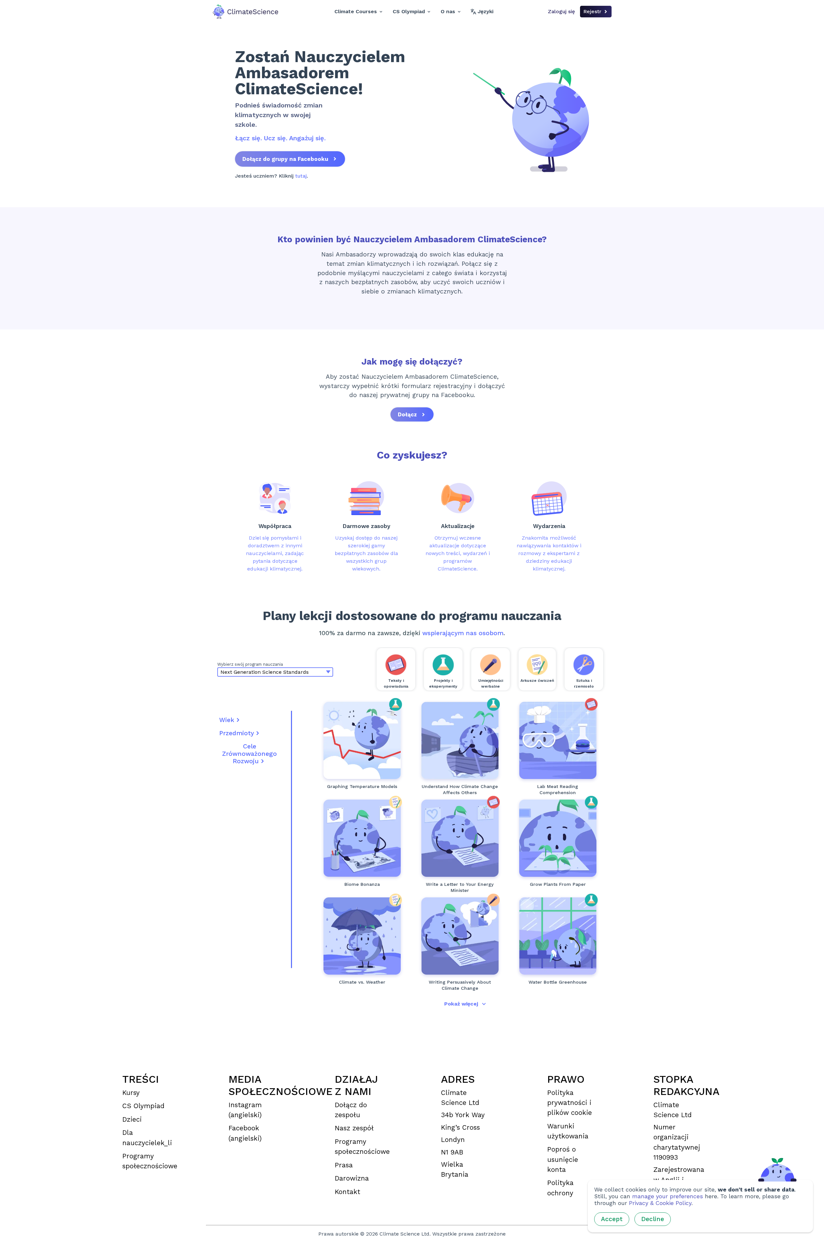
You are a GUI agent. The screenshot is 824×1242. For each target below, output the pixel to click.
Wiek (226, 720)
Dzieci (132, 1119)
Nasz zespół (354, 1128)
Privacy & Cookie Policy (660, 1203)
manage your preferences (667, 1196)
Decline (652, 1219)
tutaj (301, 176)
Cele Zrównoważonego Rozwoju (249, 754)
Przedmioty (236, 733)
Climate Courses (355, 11)
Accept (612, 1219)
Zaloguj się (561, 11)
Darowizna (352, 1178)
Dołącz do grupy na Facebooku (285, 159)
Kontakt (347, 1192)
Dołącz (407, 414)
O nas (448, 11)
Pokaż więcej (461, 1004)
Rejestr (592, 11)
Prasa (344, 1165)
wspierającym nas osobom (462, 633)
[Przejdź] (362, 740)
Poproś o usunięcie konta (562, 1159)
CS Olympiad (409, 11)
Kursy (131, 1093)
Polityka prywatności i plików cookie (569, 1103)
